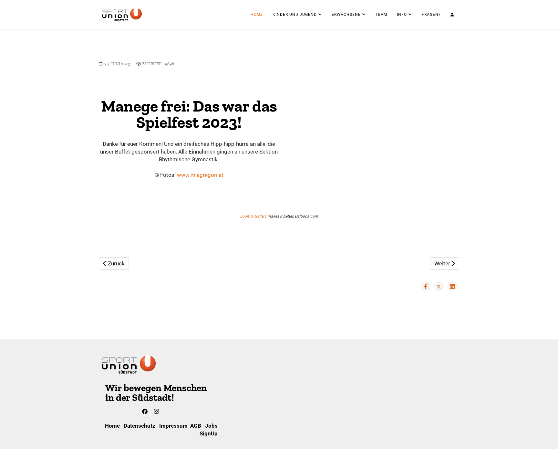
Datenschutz (139, 425)
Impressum (173, 425)
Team (381, 14)
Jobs (211, 425)
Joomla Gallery (253, 216)
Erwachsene (346, 14)
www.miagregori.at (200, 175)
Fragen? (431, 14)
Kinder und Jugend (295, 14)
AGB (195, 425)
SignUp (209, 433)
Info (402, 14)
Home (257, 14)
